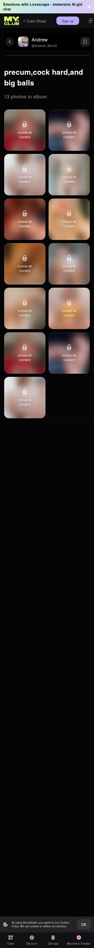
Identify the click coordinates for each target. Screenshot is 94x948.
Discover (32, 943)
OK (83, 924)
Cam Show (36, 21)
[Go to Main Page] (11, 21)
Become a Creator (78, 943)
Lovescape (39, 4)
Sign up (68, 20)
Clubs (10, 943)
